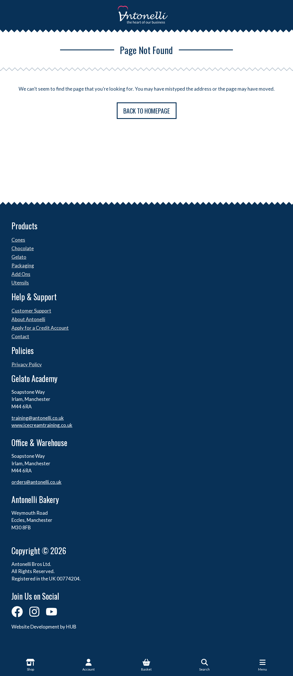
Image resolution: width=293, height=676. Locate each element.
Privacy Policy (26, 364)
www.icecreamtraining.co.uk (41, 425)
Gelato (18, 257)
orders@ (20, 482)
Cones (18, 240)
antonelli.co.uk (46, 482)
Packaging (22, 266)
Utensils (20, 283)
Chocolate (22, 248)
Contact (20, 336)
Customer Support (31, 311)
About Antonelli (28, 319)
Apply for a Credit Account (40, 328)
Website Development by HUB (43, 627)
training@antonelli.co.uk (37, 418)
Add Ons (20, 274)
